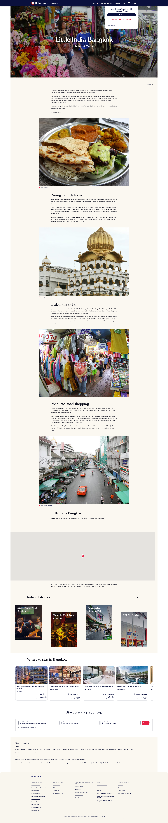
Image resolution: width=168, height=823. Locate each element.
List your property (106, 3)
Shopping (49, 80)
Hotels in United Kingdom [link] (38, 796)
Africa (17, 763)
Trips (123, 3)
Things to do (34, 80)
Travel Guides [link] (121, 790)
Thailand (21, 12)
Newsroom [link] (77, 789)
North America (107, 763)
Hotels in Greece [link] (35, 810)
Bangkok (27, 12)
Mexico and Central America (81, 763)
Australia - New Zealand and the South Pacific (37, 763)
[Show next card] (152, 683)
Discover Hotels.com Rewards (121, 19)
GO (16, 12)
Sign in (134, 3)
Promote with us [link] (79, 795)
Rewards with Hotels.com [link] (124, 793)
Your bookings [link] (56, 785)
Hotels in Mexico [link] (35, 793)
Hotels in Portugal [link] (36, 807)
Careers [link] (120, 787)
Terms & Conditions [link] (102, 785)
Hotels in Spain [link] (35, 801)
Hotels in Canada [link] (35, 785)
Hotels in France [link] (35, 799)
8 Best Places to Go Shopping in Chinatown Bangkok (96, 106)
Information (73, 80)
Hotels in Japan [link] (35, 804)
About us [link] (120, 785)
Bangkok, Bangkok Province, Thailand (34, 724)
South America (120, 763)
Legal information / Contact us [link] (104, 793)
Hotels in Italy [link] (35, 790)
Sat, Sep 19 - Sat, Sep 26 (70, 724)
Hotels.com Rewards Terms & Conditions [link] (104, 801)
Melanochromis (48, 297)
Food (42, 80)
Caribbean (58, 763)
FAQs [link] (54, 787)
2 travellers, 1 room (110, 724)
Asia (16, 757)
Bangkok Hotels (84, 80)
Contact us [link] (56, 790)
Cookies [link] (99, 790)
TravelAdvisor (48, 187)
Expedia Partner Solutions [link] (81, 792)
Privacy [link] (98, 787)
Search (145, 723)
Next (141, 597)
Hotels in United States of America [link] (40, 787)
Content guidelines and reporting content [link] (105, 796)
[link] (121, 26)
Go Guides (17, 80)
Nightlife (58, 80)
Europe (66, 763)
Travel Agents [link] (78, 797)
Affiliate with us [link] (79, 786)
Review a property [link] (58, 793)
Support (117, 3)
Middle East (96, 763)
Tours (65, 80)
